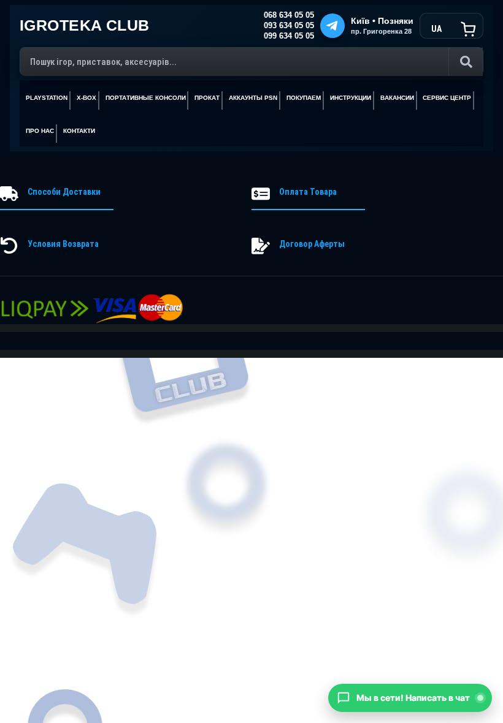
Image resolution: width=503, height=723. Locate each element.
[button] (410, 698)
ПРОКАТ (207, 97)
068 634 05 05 (289, 15)
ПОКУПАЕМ (303, 97)
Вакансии (397, 97)
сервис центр (447, 97)
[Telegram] (332, 25)
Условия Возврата (63, 244)
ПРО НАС (40, 130)
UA (436, 29)
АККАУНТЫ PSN (253, 97)
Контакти (79, 130)
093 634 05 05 (289, 25)
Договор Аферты (312, 244)
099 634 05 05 (289, 36)
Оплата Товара (308, 192)
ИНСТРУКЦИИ (350, 97)
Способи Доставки (64, 192)
